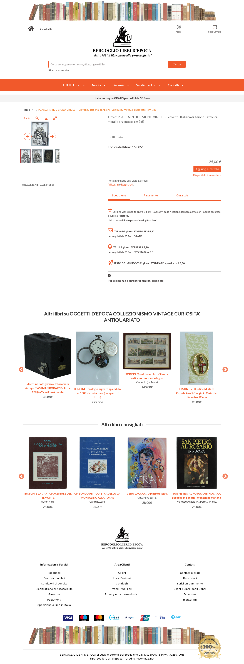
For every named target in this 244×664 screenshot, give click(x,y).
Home (26, 109)
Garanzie (119, 85)
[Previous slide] (28, 136)
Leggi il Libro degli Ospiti (190, 589)
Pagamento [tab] (151, 195)
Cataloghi (122, 583)
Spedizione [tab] (119, 195)
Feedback (54, 572)
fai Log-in (113, 184)
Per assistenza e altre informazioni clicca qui (135, 280)
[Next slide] (52, 136)
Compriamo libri (54, 578)
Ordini (122, 572)
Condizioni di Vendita (54, 583)
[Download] (46, 118)
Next (224, 368)
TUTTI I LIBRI (71, 85)
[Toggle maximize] (55, 118)
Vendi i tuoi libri (146, 85)
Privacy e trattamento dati (122, 594)
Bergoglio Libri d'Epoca (107, 658)
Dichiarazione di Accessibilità (54, 589)
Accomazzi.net (145, 658)
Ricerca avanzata (58, 70)
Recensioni (190, 578)
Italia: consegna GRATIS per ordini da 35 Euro (122, 98)
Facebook (190, 594)
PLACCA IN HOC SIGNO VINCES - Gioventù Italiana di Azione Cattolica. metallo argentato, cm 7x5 (97, 109)
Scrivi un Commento (190, 583)
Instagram (190, 599)
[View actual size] (37, 118)
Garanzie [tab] (182, 195)
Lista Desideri (122, 578)
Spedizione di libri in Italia (54, 605)
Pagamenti (54, 599)
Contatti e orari (190, 572)
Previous (20, 368)
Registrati (127, 184)
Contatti (46, 29)
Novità (96, 85)
